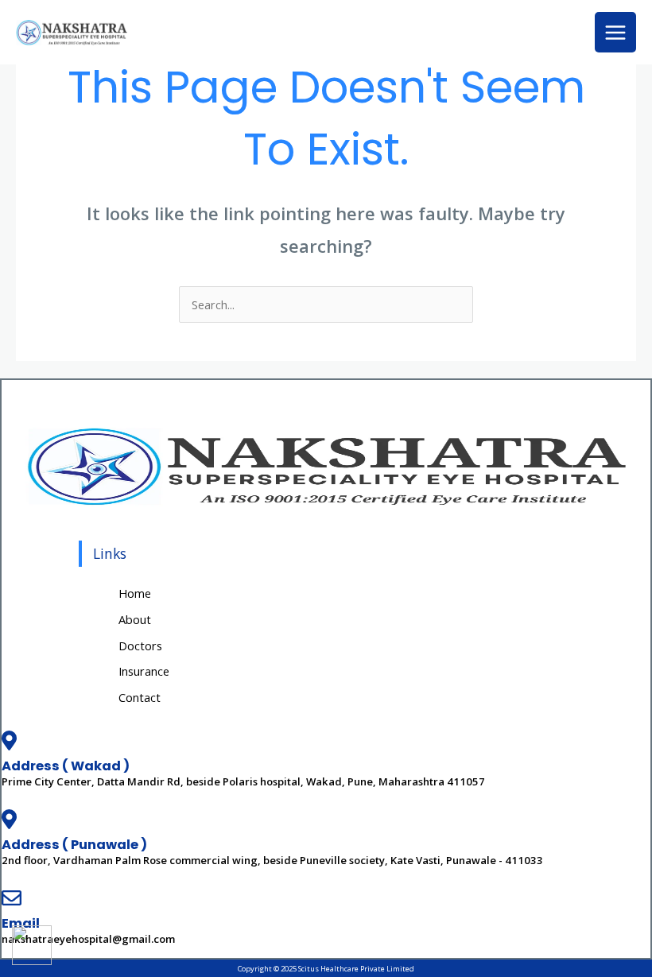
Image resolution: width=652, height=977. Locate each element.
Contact (139, 697)
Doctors (140, 645)
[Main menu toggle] (615, 32)
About (134, 619)
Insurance (143, 671)
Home (134, 593)
